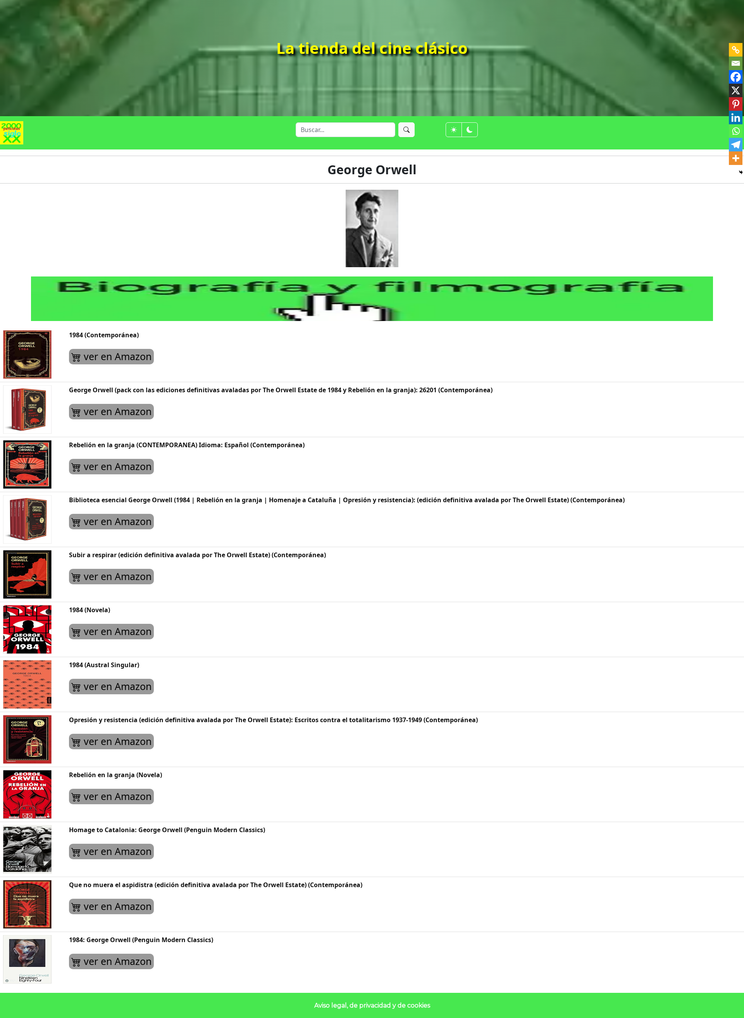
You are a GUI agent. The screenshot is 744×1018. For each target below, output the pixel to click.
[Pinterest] (735, 104)
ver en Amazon (116, 356)
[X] (735, 90)
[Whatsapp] (735, 131)
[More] (735, 158)
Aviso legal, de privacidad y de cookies (372, 1005)
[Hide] (741, 172)
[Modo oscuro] (470, 129)
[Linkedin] (735, 117)
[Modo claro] (454, 129)
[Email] (735, 63)
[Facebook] (735, 77)
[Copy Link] (735, 50)
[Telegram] (735, 144)
